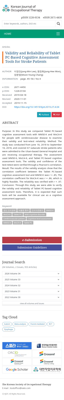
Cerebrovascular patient (14, 218)
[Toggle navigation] (58, 33)
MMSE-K (50, 210)
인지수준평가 (37, 210)
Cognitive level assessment (39, 218)
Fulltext (45, 114)
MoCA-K (7, 214)
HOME (7, 33)
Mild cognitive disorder (35, 214)
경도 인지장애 (9, 210)
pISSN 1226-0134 (30, 17)
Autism (7, 324)
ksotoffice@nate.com (20, 388)
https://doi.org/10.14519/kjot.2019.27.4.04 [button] (36, 106)
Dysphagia (8, 329)
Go (58, 23)
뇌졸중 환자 (23, 210)
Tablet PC (18, 214)
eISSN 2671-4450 (52, 17)
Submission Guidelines (32, 247)
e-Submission (32, 240)
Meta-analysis (20, 324)
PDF (58, 114)
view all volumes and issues (32, 303)
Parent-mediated (38, 324)
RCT (50, 324)
